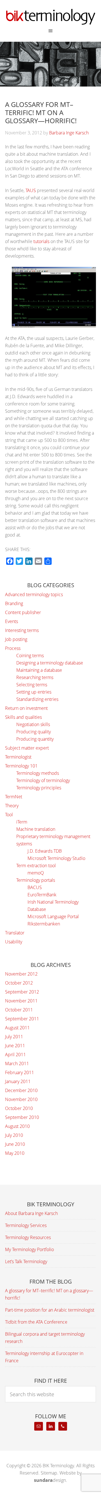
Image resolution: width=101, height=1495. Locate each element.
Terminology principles (38, 788)
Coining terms (30, 655)
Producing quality (33, 732)
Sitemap (49, 1473)
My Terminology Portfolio (29, 1249)
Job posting (16, 639)
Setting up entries (33, 692)
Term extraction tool (36, 865)
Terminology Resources (28, 1237)
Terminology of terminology (43, 780)
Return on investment (26, 708)
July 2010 (14, 1135)
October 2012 (19, 983)
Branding (14, 603)
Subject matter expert (27, 748)
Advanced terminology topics (34, 594)
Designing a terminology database (49, 663)
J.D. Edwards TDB (44, 851)
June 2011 (15, 1045)
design (50, 1480)
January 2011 (18, 1081)
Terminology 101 (21, 766)
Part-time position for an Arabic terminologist (49, 1310)
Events (11, 621)
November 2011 (21, 1001)
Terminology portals (35, 880)
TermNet (13, 797)
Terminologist (18, 757)
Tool (9, 814)
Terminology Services (26, 1225)
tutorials (41, 241)
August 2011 (17, 1028)
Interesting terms (22, 630)
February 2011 (19, 1072)
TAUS (31, 190)
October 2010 (19, 1108)
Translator (14, 933)
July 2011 (14, 1037)
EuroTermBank (41, 895)
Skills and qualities (23, 717)
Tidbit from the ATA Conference (36, 1322)
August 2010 (17, 1126)
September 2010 (22, 1117)
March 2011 (17, 1063)
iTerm (21, 822)
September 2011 (22, 1019)
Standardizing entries (37, 699)
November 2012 (21, 974)
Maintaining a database (39, 670)
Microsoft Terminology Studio (56, 858)
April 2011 (15, 1054)
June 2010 (15, 1144)
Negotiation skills (33, 724)
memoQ (35, 873)
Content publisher (23, 612)
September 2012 (22, 992)
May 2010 (14, 1153)
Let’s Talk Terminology (26, 1261)
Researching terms (34, 677)
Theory (12, 806)
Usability (13, 942)
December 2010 (21, 1090)
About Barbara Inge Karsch (31, 1213)
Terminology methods (37, 773)
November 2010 (21, 1099)
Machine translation (35, 829)
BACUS (34, 887)
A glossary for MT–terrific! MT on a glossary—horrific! (41, 112)
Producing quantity (35, 739)
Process (12, 648)
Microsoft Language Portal (53, 916)
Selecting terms (31, 685)
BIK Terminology (50, 16)
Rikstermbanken (43, 924)
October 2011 (19, 1010)
